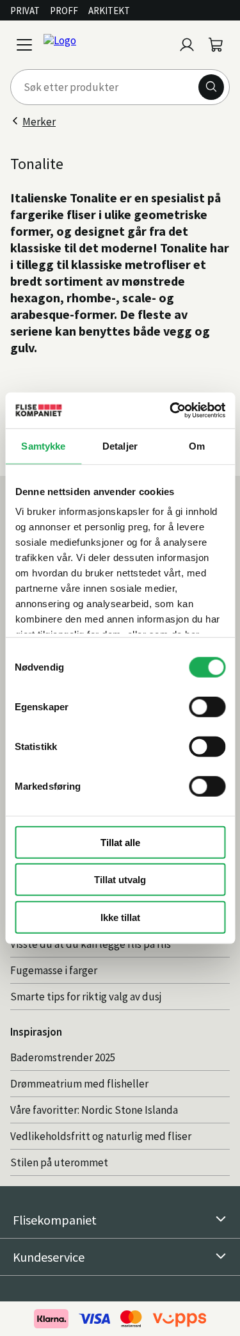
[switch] (207, 706)
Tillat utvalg (120, 879)
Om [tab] (197, 445)
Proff (64, 10)
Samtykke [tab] (43, 445)
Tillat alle (120, 841)
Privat (25, 10)
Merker (39, 122)
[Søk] (211, 87)
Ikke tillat (120, 916)
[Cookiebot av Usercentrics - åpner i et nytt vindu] (170, 410)
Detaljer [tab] (120, 445)
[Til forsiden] (106, 45)
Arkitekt (109, 10)
